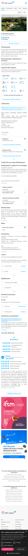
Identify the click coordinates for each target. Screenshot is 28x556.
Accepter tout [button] (7, 549)
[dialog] (14, 543)
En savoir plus (18, 539)
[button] (14, 553)
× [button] (26, 531)
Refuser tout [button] (20, 549)
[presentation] (3, 23)
